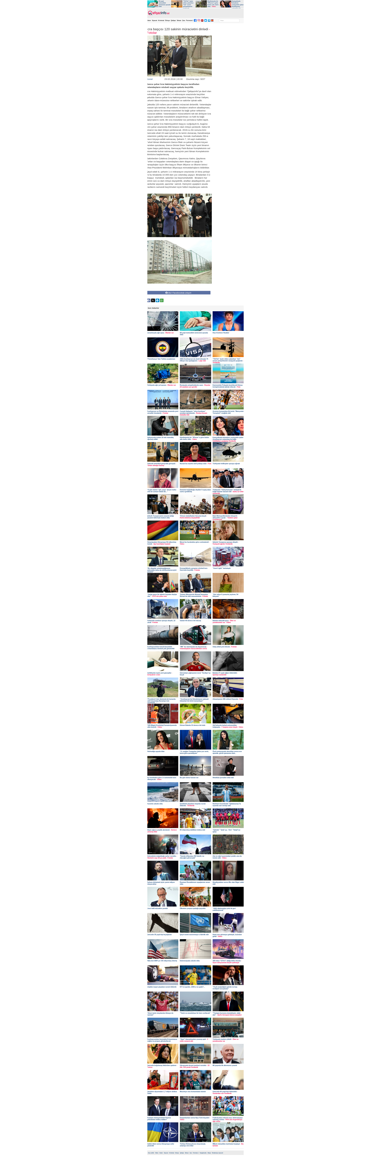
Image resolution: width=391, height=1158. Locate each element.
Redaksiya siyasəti (217, 1153)
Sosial (150, 79)
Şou (183, 20)
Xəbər (149, 20)
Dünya (167, 20)
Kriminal (161, 20)
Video (156, 1153)
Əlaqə (209, 1153)
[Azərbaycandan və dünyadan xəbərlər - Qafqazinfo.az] (158, 13)
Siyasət (154, 20)
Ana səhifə (151, 1153)
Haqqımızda (203, 1153)
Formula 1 (189, 20)
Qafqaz (173, 20)
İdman (179, 20)
